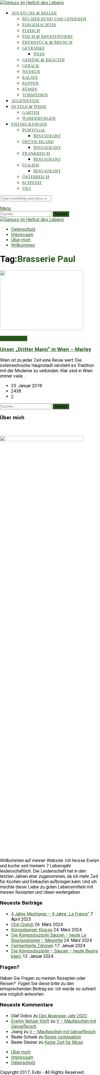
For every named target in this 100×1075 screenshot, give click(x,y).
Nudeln (31, 71)
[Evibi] (32, 2)
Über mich (21, 240)
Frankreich (36, 153)
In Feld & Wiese (28, 106)
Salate (30, 77)
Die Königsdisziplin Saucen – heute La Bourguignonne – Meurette (48, 937)
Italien (30, 165)
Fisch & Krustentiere (47, 36)
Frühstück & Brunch (47, 42)
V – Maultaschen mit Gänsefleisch (62, 1031)
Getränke (33, 48)
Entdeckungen (29, 124)
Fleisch (31, 30)
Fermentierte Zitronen (32, 945)
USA (26, 188)
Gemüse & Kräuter (43, 59)
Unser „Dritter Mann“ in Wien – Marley (45, 349)
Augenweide (25, 100)
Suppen (30, 83)
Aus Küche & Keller (34, 13)
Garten (30, 112)
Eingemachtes (39, 24)
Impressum (22, 234)
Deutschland (38, 141)
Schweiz (32, 182)
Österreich (35, 176)
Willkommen (23, 245)
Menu (5, 208)
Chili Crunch (22, 924)
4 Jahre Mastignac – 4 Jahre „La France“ (50, 914)
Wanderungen (39, 118)
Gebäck (30, 65)
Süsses (29, 89)
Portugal (33, 130)
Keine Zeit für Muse (63, 1042)
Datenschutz (23, 229)
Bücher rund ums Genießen (54, 18)
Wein (39, 54)
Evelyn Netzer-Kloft (30, 1021)
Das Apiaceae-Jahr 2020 (63, 1015)
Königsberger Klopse (31, 929)
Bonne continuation (62, 1037)
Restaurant (47, 135)
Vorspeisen (35, 94)
